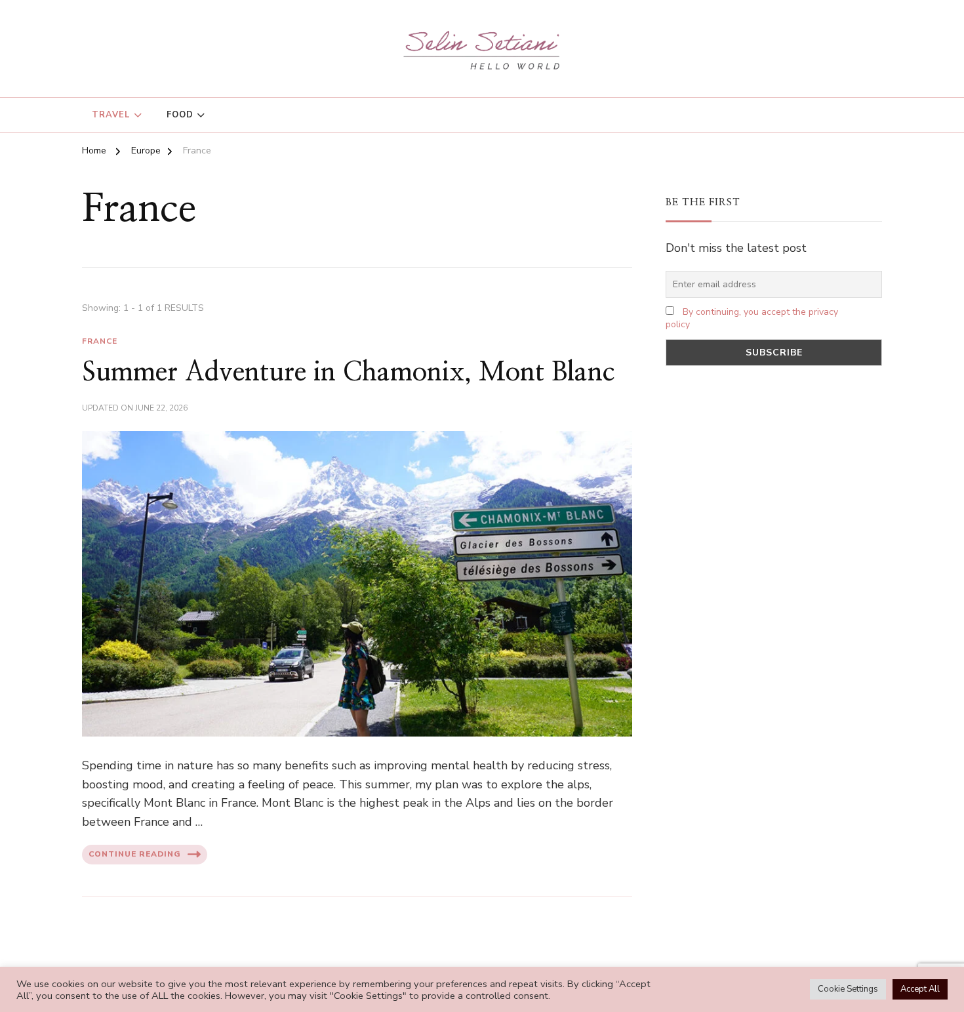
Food (180, 115)
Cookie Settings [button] (848, 989)
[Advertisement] (774, 481)
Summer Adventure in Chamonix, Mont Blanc (348, 372)
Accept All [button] (920, 989)
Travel (111, 115)
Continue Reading (135, 854)
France (99, 341)
